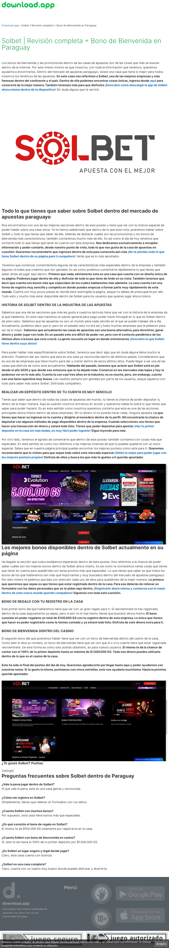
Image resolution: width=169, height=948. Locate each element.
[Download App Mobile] (29, 5)
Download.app (10, 25)
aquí (152, 80)
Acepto (161, 944)
